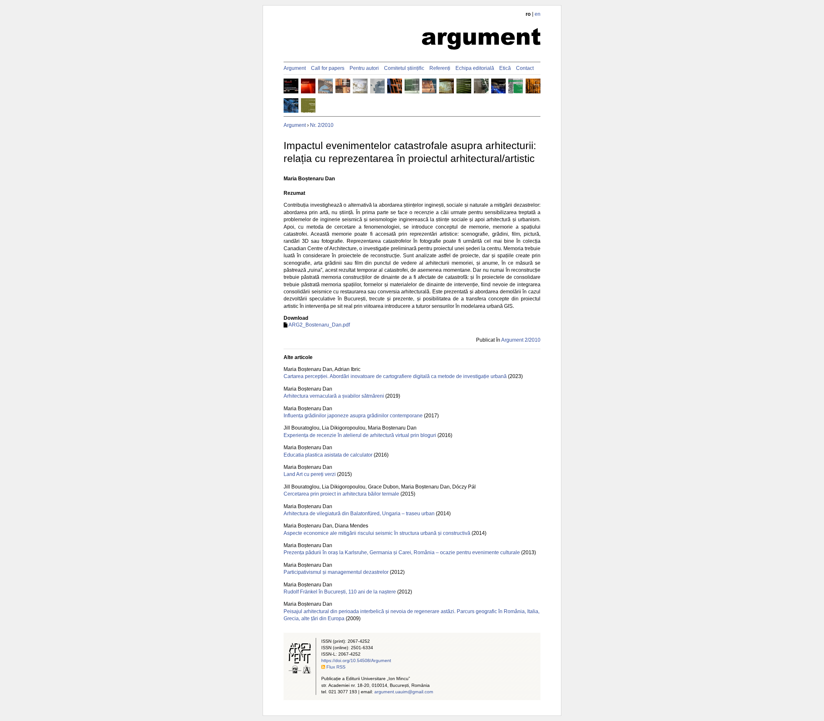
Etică (505, 68)
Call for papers (327, 68)
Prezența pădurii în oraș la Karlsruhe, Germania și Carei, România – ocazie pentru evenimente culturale (402, 552)
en (537, 14)
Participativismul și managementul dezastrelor (336, 572)
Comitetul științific (404, 68)
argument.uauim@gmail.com (403, 691)
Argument (295, 68)
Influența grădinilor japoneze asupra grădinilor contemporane (353, 415)
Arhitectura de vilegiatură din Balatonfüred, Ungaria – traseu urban (359, 513)
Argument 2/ (520, 340)
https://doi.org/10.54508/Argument (356, 660)
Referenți (439, 68)
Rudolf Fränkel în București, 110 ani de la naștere (340, 591)
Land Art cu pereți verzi (310, 474)
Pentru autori (364, 68)
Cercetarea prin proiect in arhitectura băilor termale (341, 494)
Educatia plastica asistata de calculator (328, 455)
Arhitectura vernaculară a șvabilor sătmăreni (334, 396)
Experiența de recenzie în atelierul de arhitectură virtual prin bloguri (360, 435)
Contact (525, 68)
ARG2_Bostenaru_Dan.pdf (319, 324)
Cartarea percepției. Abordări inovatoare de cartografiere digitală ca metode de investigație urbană (395, 376)
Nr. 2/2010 (321, 125)
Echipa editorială (474, 68)
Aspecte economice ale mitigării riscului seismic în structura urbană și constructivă (377, 533)
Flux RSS (335, 666)
